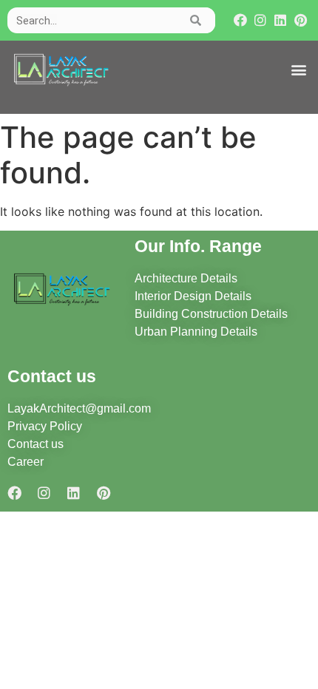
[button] (298, 70)
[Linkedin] (280, 20)
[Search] (196, 20)
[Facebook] (240, 20)
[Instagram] (260, 20)
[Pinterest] (300, 20)
